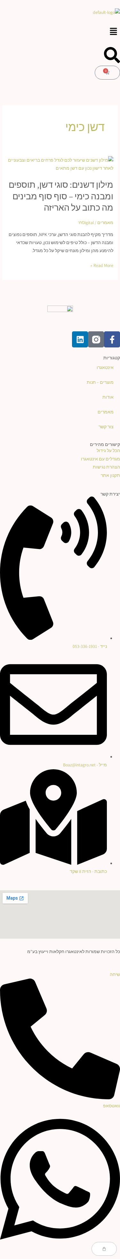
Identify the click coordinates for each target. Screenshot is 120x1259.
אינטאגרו (105, 367)
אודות (108, 397)
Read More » (102, 265)
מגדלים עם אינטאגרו (100, 459)
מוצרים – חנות (100, 382)
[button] (60, 32)
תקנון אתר (110, 475)
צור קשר (106, 427)
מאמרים (105, 222)
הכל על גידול (108, 450)
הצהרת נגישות (106, 467)
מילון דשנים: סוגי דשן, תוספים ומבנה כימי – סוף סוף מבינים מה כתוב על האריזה (61, 196)
